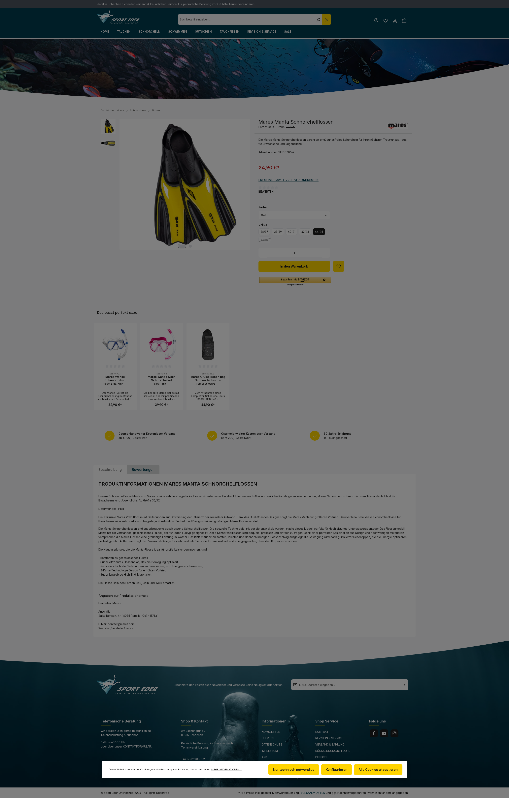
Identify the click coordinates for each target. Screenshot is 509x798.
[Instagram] (394, 733)
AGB (264, 757)
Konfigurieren (336, 770)
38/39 (278, 231)
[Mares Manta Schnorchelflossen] (184, 184)
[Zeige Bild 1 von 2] (182, 246)
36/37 (264, 231)
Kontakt (322, 731)
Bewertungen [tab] (143, 469)
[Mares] (398, 126)
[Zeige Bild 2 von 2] (190, 246)
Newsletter (271, 731)
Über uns (268, 738)
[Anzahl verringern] (262, 253)
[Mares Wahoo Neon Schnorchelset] (161, 344)
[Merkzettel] (385, 20)
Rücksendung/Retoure (332, 750)
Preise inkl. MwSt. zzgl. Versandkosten (288, 180)
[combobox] (246, 19)
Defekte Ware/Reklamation (329, 759)
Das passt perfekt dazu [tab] (117, 312)
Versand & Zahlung (330, 744)
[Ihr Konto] (394, 20)
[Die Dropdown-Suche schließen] (326, 19)
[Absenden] (404, 684)
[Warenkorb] (404, 20)
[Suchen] (318, 19)
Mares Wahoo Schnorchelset (115, 378)
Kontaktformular (137, 746)
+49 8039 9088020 (194, 759)
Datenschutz (272, 744)
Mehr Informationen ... (226, 769)
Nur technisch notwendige (294, 770)
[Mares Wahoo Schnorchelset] (115, 344)
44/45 (319, 231)
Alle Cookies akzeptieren (378, 770)
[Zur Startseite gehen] (118, 17)
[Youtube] (384, 733)
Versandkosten (313, 792)
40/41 (291, 231)
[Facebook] (374, 733)
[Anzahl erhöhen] (326, 253)
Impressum (270, 750)
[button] (295, 281)
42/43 (305, 231)
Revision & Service (329, 738)
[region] (254, 366)
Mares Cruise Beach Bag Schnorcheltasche (207, 378)
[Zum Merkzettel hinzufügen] (338, 266)
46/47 (266, 240)
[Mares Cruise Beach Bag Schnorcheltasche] (208, 344)
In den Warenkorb (294, 266)
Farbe (262, 207)
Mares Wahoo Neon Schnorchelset (162, 378)
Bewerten (266, 191)
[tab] (110, 469)
